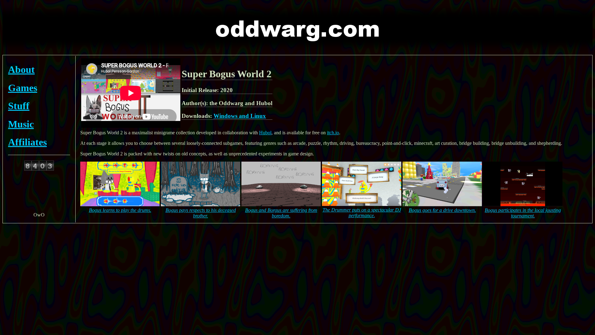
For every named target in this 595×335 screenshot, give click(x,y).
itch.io (333, 132)
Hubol (265, 132)
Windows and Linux (240, 116)
